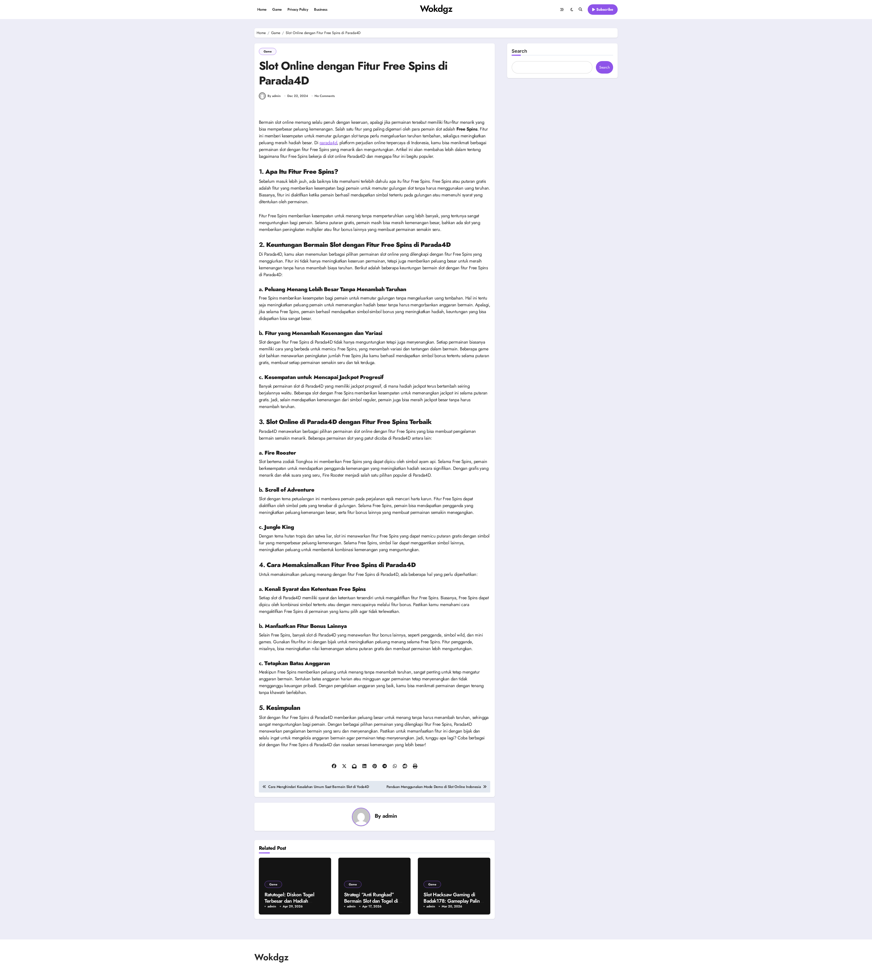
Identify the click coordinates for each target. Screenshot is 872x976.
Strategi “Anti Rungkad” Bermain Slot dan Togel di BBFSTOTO (371, 901)
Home (262, 9)
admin (389, 816)
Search (519, 51)
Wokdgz (436, 8)
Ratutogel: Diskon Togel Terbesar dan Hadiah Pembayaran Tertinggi (289, 901)
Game (277, 9)
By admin (274, 96)
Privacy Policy (297, 9)
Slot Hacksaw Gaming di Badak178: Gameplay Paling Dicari (453, 901)
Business (320, 9)
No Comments (325, 96)
